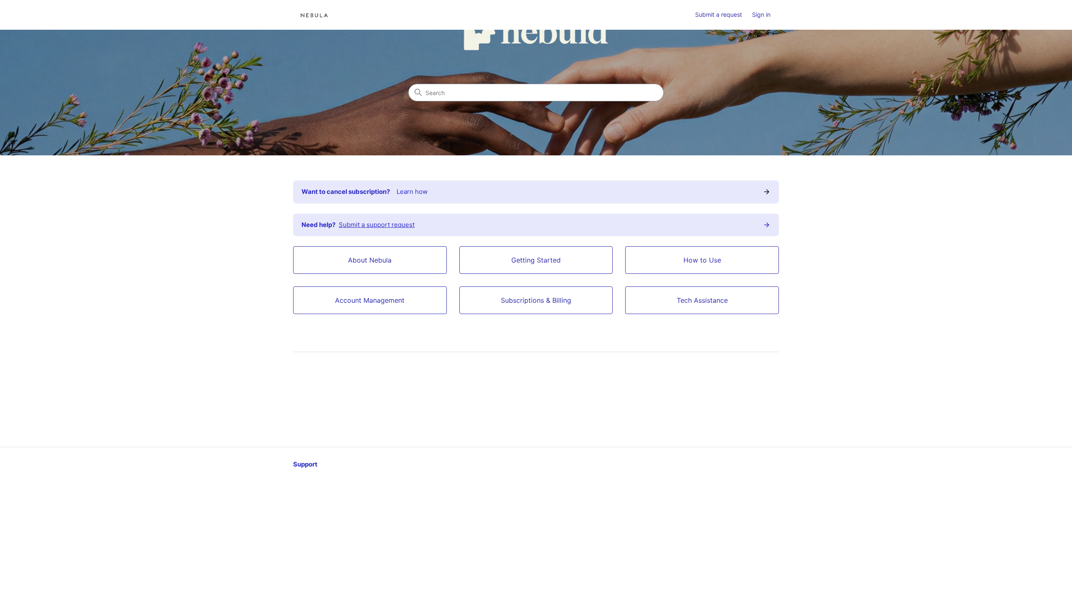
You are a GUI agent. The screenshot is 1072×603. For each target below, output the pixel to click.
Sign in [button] (761, 14)
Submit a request (718, 14)
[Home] (314, 15)
